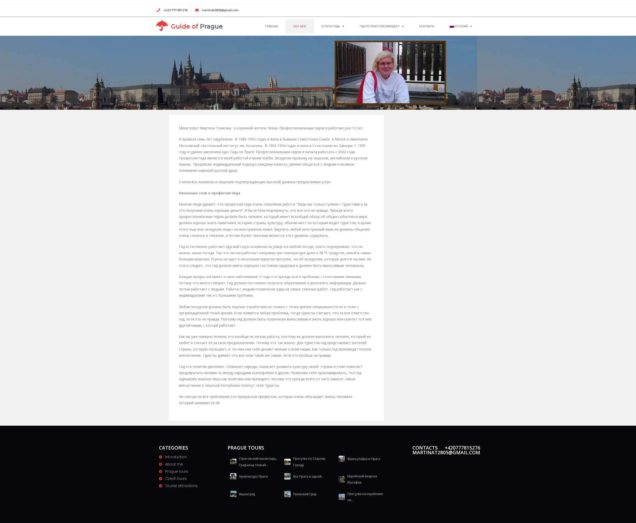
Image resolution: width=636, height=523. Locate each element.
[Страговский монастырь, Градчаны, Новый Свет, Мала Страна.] (233, 461)
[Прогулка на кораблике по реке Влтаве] (342, 496)
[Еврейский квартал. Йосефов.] (342, 479)
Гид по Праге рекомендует (379, 26)
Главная (271, 26)
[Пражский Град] (287, 493)
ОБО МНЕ (299, 26)
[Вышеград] (233, 493)
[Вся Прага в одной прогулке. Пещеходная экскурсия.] (287, 476)
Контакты (426, 26)
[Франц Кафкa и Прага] (342, 458)
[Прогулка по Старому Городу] (287, 461)
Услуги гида (330, 26)
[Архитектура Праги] (233, 476)
